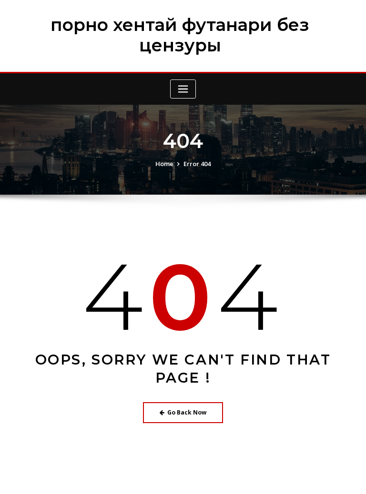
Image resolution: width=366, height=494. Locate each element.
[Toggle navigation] (183, 89)
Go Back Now (186, 412)
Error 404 (197, 163)
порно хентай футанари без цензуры (180, 35)
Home (164, 163)
